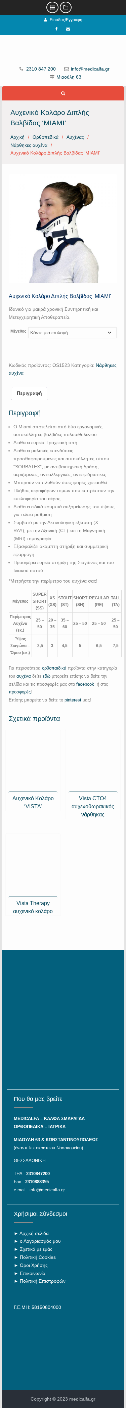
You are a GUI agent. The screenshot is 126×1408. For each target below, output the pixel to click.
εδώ (46, 676)
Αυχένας (75, 137)
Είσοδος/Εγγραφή (66, 19)
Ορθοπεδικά (45, 137)
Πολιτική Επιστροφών (43, 1281)
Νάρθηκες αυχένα (28, 145)
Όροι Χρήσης (34, 1265)
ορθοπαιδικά (54, 668)
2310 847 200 (41, 69)
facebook (85, 684)
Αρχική (17, 137)
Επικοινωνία (32, 1273)
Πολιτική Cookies (38, 1257)
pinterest (73, 699)
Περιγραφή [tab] (29, 393)
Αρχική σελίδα (34, 1233)
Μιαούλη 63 (68, 77)
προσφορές (20, 691)
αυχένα (23, 676)
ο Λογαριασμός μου (40, 1241)
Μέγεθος (18, 331)
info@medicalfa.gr (90, 69)
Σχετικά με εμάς (36, 1249)
